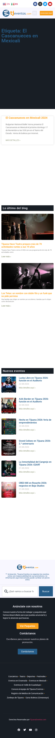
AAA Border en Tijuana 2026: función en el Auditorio (34, 400)
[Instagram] (40, 4)
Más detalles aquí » (27, 388)
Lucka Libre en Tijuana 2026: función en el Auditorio (33, 379)
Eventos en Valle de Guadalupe (27, 685)
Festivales (41, 676)
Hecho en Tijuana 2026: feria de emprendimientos (35, 421)
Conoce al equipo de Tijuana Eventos (27, 689)
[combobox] (20, 591)
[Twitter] (45, 4)
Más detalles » (13, 140)
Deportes (31, 676)
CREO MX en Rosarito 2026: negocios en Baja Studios (33, 484)
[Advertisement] (27, 73)
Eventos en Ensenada (17, 681)
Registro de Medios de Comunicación (27, 693)
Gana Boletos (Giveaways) (37, 697)
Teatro (22, 676)
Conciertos (13, 676)
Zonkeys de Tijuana (15, 697)
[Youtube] (50, 4)
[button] (34, 13)
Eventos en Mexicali (37, 681)
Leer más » (6, 256)
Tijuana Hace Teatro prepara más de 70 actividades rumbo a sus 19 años (21, 245)
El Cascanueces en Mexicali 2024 (26, 117)
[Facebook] (35, 4)
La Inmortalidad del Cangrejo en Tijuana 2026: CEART (35, 463)
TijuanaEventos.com (38, 720)
